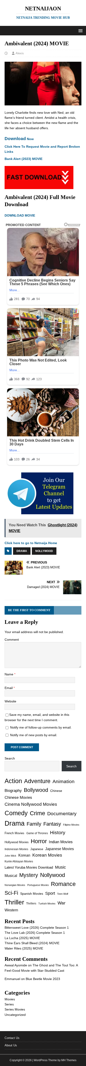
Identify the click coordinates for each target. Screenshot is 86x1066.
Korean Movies (47, 855)
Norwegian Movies (15, 885)
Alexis (20, 53)
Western (11, 910)
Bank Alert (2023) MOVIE (23, 159)
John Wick (10, 855)
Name (9, 674)
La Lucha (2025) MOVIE (22, 938)
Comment (12, 639)
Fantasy (52, 824)
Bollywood (36, 790)
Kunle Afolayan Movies (19, 861)
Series (9, 1004)
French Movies (14, 833)
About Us (11, 1045)
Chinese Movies (18, 797)
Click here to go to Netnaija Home (31, 543)
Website (10, 701)
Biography (13, 790)
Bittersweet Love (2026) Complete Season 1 (37, 927)
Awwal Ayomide (16, 965)
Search (10, 758)
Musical (11, 876)
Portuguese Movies (38, 885)
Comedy (16, 813)
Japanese (36, 849)
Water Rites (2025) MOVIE (24, 948)
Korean (24, 855)
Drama (22, 551)
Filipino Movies (71, 824)
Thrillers (31, 903)
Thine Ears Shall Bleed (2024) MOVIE (32, 943)
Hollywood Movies (17, 842)
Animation (64, 781)
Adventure (37, 781)
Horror (39, 841)
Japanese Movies (59, 849)
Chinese (56, 791)
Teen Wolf (62, 893)
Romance (63, 884)
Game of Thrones (37, 833)
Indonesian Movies (16, 849)
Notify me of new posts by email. (33, 735)
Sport (50, 893)
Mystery (28, 875)
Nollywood (44, 551)
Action (13, 780)
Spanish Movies (31, 893)
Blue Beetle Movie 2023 (43, 979)
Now (19, 139)
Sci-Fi (11, 893)
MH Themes (68, 1060)
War (61, 903)
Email (9, 688)
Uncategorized (15, 1015)
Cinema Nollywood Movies (31, 804)
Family (34, 824)
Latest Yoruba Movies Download (29, 867)
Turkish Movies (46, 903)
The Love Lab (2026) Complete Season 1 (35, 932)
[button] (80, 30)
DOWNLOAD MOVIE (20, 215)
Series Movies (15, 1009)
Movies (10, 999)
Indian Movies (61, 842)
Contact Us (12, 1038)
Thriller (14, 902)
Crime (37, 813)
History (57, 832)
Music (60, 867)
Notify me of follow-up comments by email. (41, 727)
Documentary (62, 813)
